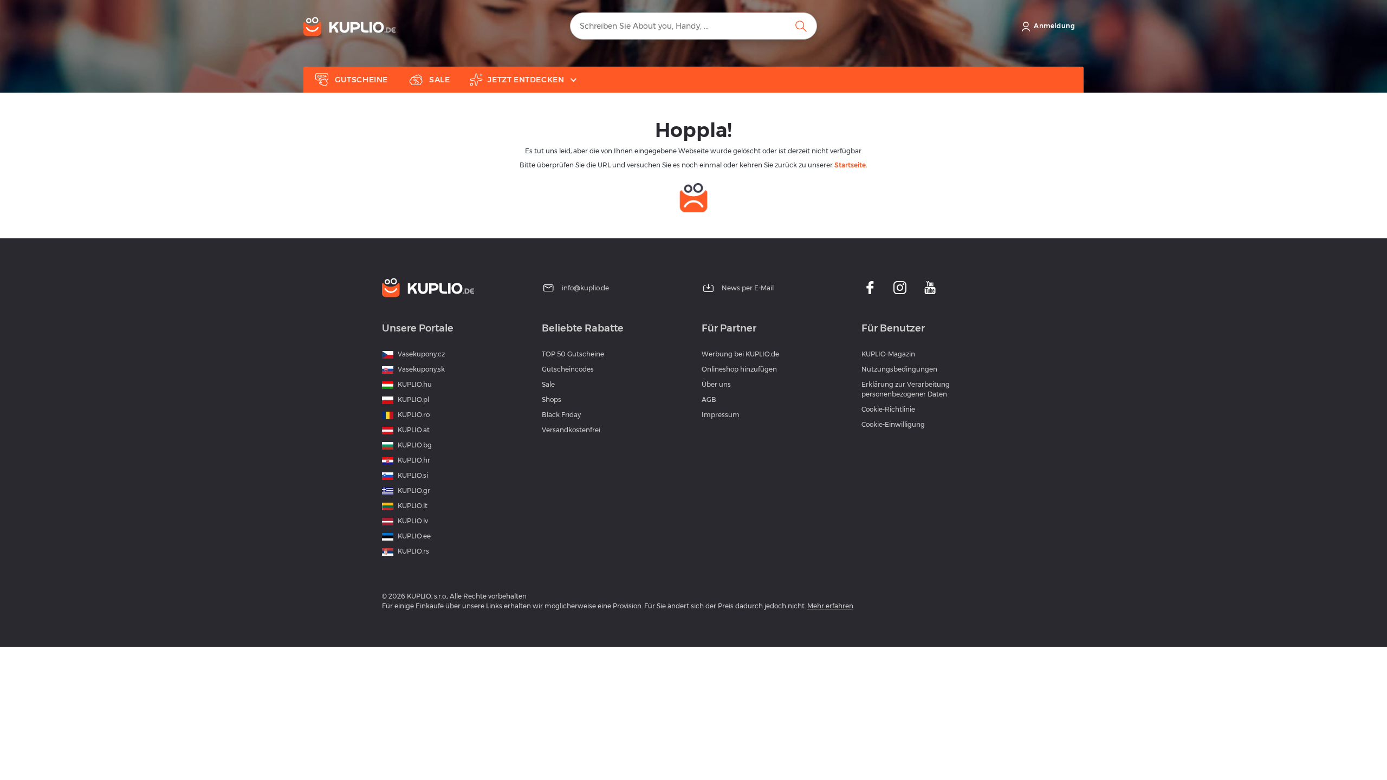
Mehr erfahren (830, 606)
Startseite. (850, 165)
